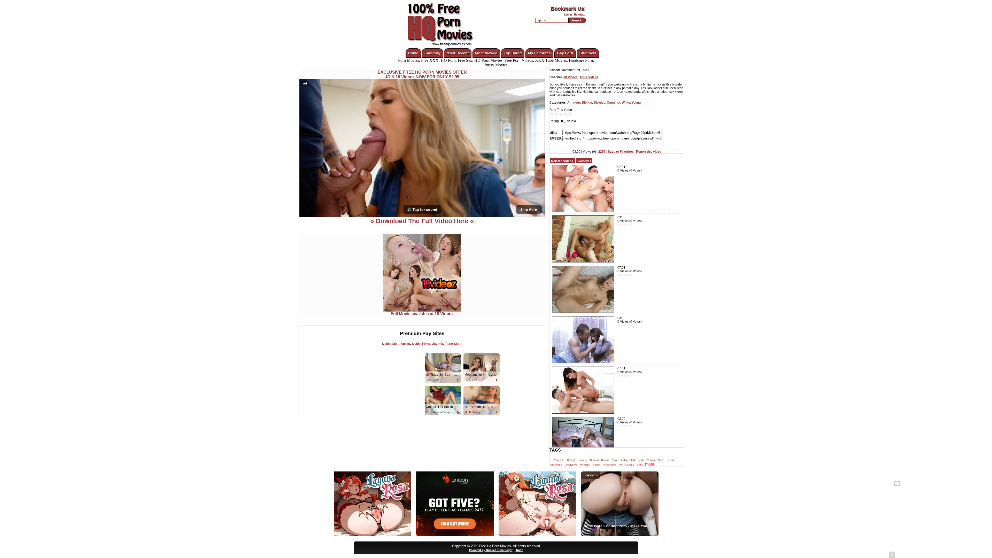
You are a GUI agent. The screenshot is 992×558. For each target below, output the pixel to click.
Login (568, 14)
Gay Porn (565, 53)
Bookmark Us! (568, 8)
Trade (519, 550)
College (629, 464)
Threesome (609, 464)
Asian (615, 460)
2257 (602, 151)
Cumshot (613, 102)
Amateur (573, 102)
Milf (633, 460)
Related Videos (562, 161)
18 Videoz (570, 77)
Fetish (670, 460)
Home (413, 53)
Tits (620, 464)
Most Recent (458, 53)
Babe (640, 464)
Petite (641, 460)
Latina (625, 460)
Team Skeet (453, 344)
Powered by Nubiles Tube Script (491, 550)
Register (579, 14)
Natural (594, 460)
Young (636, 102)
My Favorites (539, 53)
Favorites (584, 161)
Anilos (405, 344)
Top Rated (513, 53)
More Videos (589, 77)
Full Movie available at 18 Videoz (422, 314)
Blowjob (599, 102)
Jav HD (437, 344)
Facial (596, 464)
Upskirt (605, 460)
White (626, 102)
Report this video (648, 151)
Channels (587, 53)
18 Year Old (557, 460)
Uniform (571, 460)
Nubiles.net (390, 344)
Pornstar (585, 464)
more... (651, 464)
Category (432, 53)
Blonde (587, 102)
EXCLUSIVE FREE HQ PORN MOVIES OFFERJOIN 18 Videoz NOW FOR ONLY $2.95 (422, 74)
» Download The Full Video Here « (422, 220)
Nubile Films (421, 344)
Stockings (556, 464)
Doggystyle (571, 464)
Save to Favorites (621, 151)
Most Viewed (486, 53)
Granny (583, 460)
